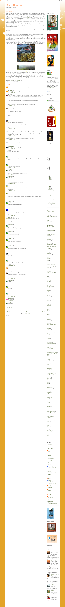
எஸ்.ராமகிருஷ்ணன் (50, 448)
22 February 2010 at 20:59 (11, 174)
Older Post (43, 311)
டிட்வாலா (48, 309)
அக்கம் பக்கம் (49, 478)
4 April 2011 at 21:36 (10, 300)
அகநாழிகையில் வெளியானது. (50, 230)
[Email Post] (21, 80)
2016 (48, 169)
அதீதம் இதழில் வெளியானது (50, 231)
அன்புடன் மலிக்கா (10, 217)
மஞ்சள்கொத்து (49, 393)
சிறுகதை (48, 301)
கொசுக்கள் (48, 287)
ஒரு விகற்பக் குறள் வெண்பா (50, 261)
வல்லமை (49, 469)
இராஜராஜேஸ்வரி (10, 298)
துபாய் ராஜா (9, 94)
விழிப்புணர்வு (48, 426)
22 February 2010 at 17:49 (11, 148)
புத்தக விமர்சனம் (49, 377)
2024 (48, 160)
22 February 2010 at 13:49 (11, 128)
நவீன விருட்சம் (50, 464)
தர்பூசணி (48, 314)
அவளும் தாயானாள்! (50, 488)
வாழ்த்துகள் (48, 421)
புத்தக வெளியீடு (49, 378)
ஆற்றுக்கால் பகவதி (49, 243)
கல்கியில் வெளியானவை (50, 268)
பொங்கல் (48, 383)
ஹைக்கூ (48, 435)
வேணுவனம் (49, 457)
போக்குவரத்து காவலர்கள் (50, 388)
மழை (47, 396)
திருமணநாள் (48, 318)
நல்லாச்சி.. (49, 451)
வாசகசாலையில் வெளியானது (50, 420)
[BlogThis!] (14, 81)
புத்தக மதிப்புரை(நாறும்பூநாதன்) (51, 373)
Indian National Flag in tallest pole (51, 216)
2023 (48, 161)
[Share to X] (15, 81)
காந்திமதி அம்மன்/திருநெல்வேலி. (51, 272)
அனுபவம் (9, 81)
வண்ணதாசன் (49, 480)
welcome (48, 229)
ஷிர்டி (47, 434)
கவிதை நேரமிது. (50, 450)
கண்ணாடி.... (48, 556)
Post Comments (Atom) (28, 313)
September (50, 180)
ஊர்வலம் (48, 252)
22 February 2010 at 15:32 (11, 139)
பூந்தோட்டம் (48, 382)
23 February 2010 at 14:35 (11, 222)
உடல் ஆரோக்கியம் (49, 248)
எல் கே (9, 150)
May (49, 185)
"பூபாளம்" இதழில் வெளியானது (50, 211)
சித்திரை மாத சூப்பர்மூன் (50, 299)
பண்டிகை (48, 347)
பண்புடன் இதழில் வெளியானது (50, 348)
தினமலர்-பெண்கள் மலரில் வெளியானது (51, 324)
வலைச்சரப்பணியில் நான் (50, 415)
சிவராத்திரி (48, 300)
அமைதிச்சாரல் (14, 5)
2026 (48, 158)
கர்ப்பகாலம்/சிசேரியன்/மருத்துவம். (51, 266)
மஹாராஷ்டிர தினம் (49, 397)
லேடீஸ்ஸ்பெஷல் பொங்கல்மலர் (50, 412)
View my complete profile (50, 87)
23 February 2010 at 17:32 (11, 265)
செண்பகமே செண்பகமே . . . (51, 458)
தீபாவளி (48, 325)
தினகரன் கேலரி (49, 320)
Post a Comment (9, 307)
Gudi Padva (48, 215)
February (50, 188)
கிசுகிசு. (48, 273)
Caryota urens (49, 212)
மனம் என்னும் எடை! (50, 444)
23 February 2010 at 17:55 (11, 278)
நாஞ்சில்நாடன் (49, 455)
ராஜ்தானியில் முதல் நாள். (51, 202)
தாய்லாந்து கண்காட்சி (49, 315)
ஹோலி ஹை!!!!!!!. (51, 189)
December (50, 177)
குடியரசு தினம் (48, 282)
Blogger (36, 605)
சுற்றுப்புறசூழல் (49, 305)
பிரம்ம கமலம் (48, 363)
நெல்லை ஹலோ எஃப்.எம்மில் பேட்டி (51, 343)
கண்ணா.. (9, 271)
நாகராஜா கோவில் (49, 334)
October (50, 179)
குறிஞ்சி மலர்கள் (50, 487)
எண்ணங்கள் (48, 253)
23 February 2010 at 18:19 (11, 291)
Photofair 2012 (49, 221)
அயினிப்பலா (48, 235)
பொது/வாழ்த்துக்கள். (49, 387)
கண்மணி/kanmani (10, 146)
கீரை (47, 276)
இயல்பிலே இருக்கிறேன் (50, 481)
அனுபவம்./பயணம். (49, 239)
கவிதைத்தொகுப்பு (49, 271)
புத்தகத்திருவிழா (49, 379)
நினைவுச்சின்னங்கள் (49, 342)
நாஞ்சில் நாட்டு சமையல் (50, 337)
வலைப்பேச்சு (48, 417)
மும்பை (48, 398)
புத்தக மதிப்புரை (49, 369)
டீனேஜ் (48, 310)
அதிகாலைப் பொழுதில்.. (53, 560)
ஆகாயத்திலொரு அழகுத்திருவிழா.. (53, 551)
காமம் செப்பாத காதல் (50, 453)
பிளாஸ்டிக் (48, 364)
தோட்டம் (49, 489)
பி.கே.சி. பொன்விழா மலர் (50, 360)
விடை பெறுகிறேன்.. (51, 191)
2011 (48, 175)
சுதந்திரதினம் (48, 304)
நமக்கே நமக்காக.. (50, 566)
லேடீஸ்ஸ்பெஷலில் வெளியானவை (51, 411)
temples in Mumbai (49, 225)
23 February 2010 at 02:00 (11, 215)
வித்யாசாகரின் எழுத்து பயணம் (51, 466)
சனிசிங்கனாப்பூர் (49, 296)
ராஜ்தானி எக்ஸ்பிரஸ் (49, 410)
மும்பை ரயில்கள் (49, 401)
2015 (48, 170)
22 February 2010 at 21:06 (11, 190)
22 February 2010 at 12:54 (11, 105)
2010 (48, 176)
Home (26, 311)
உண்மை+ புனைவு (49, 249)
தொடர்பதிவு (48, 328)
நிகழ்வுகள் (48, 338)
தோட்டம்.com (49, 490)
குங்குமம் (48, 277)
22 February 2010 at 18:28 (11, 154)
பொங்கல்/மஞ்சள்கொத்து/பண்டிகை (51, 384)
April (49, 186)
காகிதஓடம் (49, 471)
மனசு (48, 462)
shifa (28, 17)
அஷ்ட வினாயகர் (49, 240)
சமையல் (48, 295)
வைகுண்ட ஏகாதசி (49, 431)
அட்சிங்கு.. (49, 570)
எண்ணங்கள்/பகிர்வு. (49, 254)
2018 (48, 167)
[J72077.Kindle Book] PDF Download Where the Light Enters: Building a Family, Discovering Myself (52, 476)
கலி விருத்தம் (48, 267)
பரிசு (47, 355)
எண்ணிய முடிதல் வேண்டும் (51, 485)
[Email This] (13, 81)
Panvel (48, 220)
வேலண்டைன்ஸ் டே (49, 430)
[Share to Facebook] (16, 81)
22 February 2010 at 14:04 (11, 135)
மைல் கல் (48, 403)
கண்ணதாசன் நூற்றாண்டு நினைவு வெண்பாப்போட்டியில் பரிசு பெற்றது (51, 264)
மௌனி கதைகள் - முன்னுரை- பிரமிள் (52, 483)
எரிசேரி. (48, 257)
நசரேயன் (9, 208)
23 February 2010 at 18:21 (11, 296)
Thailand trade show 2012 (50, 226)
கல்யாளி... (49, 499)
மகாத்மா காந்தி (49, 392)
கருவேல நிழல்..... (50, 494)
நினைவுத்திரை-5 (50, 460)
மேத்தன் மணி (48, 402)
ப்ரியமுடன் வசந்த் (10, 90)
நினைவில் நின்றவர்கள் (49, 339)
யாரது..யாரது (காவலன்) (50, 497)
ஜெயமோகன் (49, 443)
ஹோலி (48, 436)
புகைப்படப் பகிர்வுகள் (49, 368)
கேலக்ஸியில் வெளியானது (50, 286)
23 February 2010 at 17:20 (11, 251)
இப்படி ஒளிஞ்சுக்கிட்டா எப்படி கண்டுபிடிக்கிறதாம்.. (54, 584)
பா (47, 358)
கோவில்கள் (48, 291)
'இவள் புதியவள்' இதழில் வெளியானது (51, 210)
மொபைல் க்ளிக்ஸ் (49, 406)
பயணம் (12, 81)
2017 (48, 168)
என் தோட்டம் (48, 258)
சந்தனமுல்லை (10, 137)
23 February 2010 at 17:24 (11, 258)
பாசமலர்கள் (48, 359)
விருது (48, 425)
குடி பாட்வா (48, 281)
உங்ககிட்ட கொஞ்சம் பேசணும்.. (52, 190)
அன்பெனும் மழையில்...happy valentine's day (52, 195)
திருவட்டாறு (48, 319)
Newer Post (8, 311)
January (50, 204)
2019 (48, 166)
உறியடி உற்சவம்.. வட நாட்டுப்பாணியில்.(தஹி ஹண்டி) (54, 590)
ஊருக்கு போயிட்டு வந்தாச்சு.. (52, 203)
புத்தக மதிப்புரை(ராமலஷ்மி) (50, 374)
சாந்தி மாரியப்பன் (10, 163)
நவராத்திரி (48, 333)
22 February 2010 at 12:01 (11, 92)
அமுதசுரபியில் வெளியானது (50, 234)
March (49, 187)
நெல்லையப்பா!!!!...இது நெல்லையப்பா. (51, 199)
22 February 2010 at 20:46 (11, 167)
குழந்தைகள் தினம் (49, 285)
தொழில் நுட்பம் (49, 329)
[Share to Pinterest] (17, 81)
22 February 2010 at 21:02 (11, 183)
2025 (48, 159)
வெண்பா (48, 429)
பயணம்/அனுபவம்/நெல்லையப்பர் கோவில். (52, 352)
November (50, 178)
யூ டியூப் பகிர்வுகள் (49, 407)
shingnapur (48, 224)
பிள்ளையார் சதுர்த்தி (49, 365)
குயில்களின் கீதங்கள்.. (50, 496)
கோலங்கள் (48, 290)
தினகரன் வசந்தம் (49, 323)
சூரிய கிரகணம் (49, 306)
